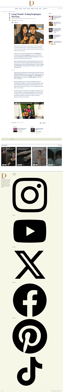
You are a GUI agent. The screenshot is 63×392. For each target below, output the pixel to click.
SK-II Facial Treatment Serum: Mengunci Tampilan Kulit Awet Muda (58, 42)
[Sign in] (61, 8)
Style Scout (39, 131)
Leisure (19, 130)
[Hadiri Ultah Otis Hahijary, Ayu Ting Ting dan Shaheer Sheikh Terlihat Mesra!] (8, 156)
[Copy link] (10, 20)
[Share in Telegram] (10, 18)
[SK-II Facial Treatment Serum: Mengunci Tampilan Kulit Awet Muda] (51, 43)
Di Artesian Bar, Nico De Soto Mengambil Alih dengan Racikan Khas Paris (57, 36)
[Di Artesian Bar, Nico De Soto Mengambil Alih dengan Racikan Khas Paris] (51, 37)
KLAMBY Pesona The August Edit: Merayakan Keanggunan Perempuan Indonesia (57, 17)
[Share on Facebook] (10, 14)
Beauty (55, 44)
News (15, 20)
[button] (59, 8)
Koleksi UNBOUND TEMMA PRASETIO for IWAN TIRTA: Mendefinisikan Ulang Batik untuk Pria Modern (57, 29)
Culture (13, 20)
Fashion (37, 131)
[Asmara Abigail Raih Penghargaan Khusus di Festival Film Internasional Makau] (39, 156)
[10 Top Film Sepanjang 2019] (54, 156)
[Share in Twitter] (10, 16)
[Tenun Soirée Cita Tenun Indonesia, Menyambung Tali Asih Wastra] (51, 24)
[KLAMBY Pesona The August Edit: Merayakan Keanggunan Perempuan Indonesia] (51, 18)
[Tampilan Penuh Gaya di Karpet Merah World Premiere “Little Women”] (37, 130)
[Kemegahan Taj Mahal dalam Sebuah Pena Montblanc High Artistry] (24, 156)
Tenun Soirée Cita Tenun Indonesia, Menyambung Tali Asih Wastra (57, 23)
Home (2, 11)
